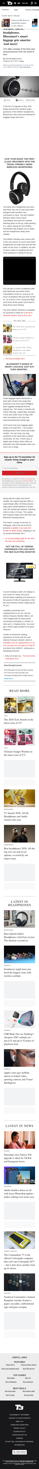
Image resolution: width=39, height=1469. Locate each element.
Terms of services (27, 479)
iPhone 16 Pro (10, 1365)
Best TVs (28, 1378)
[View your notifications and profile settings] (15, 3)
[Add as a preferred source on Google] (19, 1452)
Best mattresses (28, 1382)
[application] (19, 268)
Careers (19, 1438)
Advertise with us (19, 1435)
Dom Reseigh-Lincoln (14, 59)
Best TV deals (10, 1395)
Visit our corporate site (26, 1461)
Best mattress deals (29, 1391)
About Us (19, 1421)
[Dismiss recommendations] (36, 16)
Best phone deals (10, 1391)
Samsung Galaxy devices (29, 1365)
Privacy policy (19, 1428)
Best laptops (11, 1378)
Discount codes (28, 1395)
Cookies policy (19, 1431)
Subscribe (25, 3)
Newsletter (32, 100)
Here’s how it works (25, 67)
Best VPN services (29, 1368)
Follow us (21, 100)
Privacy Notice (28, 481)
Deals (16, 9)
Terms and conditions (19, 1425)
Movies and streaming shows (10, 1368)
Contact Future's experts (19, 1418)
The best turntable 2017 (15, 359)
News (22, 61)
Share (8, 100)
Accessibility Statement (19, 1415)
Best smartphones (11, 1382)
